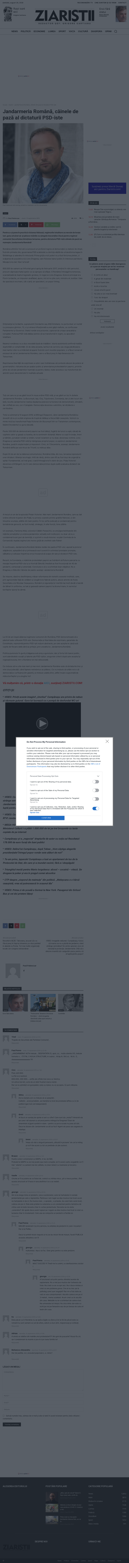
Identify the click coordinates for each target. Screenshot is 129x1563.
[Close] (108, 742)
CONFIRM (46, 818)
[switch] (95, 781)
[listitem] (64, 776)
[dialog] (64, 781)
